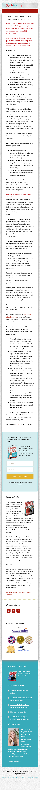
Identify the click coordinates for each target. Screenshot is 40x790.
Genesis (24, 777)
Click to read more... (14, 761)
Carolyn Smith (20, 5)
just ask (17, 424)
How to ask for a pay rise (18, 712)
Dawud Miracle (10, 777)
